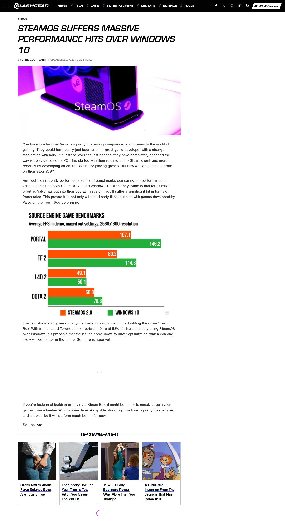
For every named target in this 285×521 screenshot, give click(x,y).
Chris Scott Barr (34, 59)
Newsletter (269, 5)
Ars (39, 424)
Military (148, 6)
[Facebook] (216, 6)
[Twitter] (224, 6)
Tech (79, 6)
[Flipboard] (240, 6)
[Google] (232, 6)
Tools (189, 6)
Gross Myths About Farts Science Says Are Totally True (35, 489)
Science (170, 6)
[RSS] (248, 6)
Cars (95, 6)
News (62, 6)
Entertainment (120, 6)
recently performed (61, 180)
